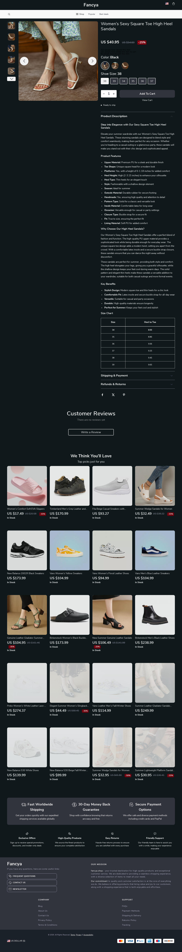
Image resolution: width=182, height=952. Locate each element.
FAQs (124, 906)
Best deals (103, 14)
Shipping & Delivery (131, 916)
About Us (42, 911)
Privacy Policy (45, 920)
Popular (91, 14)
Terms (73, 935)
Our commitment (99, 881)
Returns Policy (129, 920)
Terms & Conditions (47, 925)
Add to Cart (147, 93)
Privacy (78, 935)
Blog (40, 906)
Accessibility (88, 935)
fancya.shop (97, 871)
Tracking (126, 925)
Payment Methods (131, 911)
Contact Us (43, 916)
